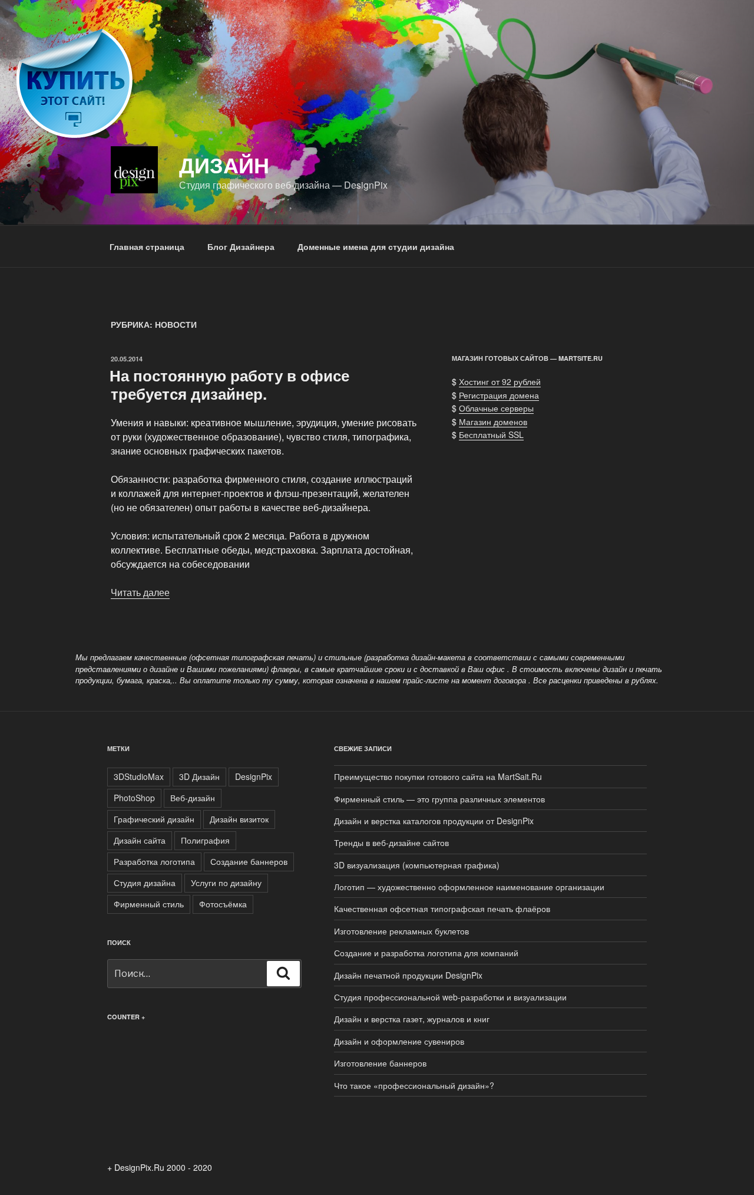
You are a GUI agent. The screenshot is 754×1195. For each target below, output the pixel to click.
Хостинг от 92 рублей (500, 381)
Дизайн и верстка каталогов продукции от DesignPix (434, 821)
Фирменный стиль (149, 904)
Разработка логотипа (154, 861)
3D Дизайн (199, 776)
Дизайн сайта (140, 840)
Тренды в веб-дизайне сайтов (391, 842)
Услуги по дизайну (226, 882)
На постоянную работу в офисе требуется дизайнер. (229, 384)
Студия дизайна (145, 882)
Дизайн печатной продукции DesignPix (408, 975)
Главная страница (147, 246)
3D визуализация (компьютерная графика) (417, 865)
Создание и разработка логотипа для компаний (426, 953)
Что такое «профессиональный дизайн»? (414, 1085)
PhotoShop (134, 798)
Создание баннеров (248, 861)
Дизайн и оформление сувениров (399, 1041)
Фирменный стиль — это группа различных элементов (439, 799)
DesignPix (253, 776)
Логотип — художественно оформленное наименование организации (469, 887)
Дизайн (224, 164)
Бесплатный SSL (491, 434)
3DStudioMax (139, 776)
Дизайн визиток (239, 819)
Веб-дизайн (192, 798)
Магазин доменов (493, 421)
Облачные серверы (496, 408)
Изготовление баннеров (380, 1063)
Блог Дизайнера (241, 246)
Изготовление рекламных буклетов (401, 931)
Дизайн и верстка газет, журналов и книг (412, 1019)
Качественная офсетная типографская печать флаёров (442, 908)
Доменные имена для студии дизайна (375, 246)
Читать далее (140, 592)
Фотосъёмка (223, 904)
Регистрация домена (499, 395)
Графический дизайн (154, 819)
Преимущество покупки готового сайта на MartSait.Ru (438, 776)
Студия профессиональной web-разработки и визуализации (450, 997)
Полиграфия (205, 840)
